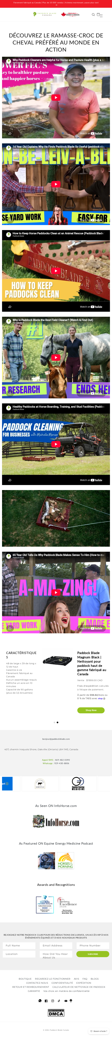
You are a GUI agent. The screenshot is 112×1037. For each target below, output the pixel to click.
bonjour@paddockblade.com (56, 739)
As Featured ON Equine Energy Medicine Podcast (56, 843)
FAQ (84, 979)
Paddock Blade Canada (59, 1030)
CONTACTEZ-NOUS (37, 983)
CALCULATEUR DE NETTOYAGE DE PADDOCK (78, 987)
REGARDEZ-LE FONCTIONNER (52, 979)
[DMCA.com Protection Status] (56, 1016)
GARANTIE (34, 991)
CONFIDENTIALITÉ (62, 983)
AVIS (76, 979)
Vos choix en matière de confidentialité (66, 991)
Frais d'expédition (87, 690)
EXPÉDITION (83, 983)
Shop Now (91, 714)
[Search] (93, 14)
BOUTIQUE (25, 979)
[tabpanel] (56, 684)
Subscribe (93, 954)
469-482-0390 (62, 760)
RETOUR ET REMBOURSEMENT (30, 987)
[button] (101, 14)
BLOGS (95, 979)
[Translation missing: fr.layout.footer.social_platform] (40, 1001)
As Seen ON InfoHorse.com (56, 806)
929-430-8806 (61, 763)
